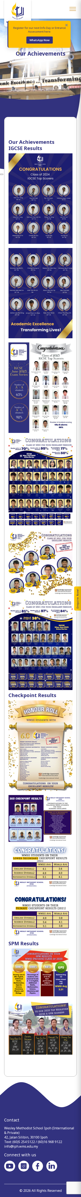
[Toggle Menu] (72, 9)
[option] (40, 95)
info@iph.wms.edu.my (21, 1146)
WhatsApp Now (39, 40)
